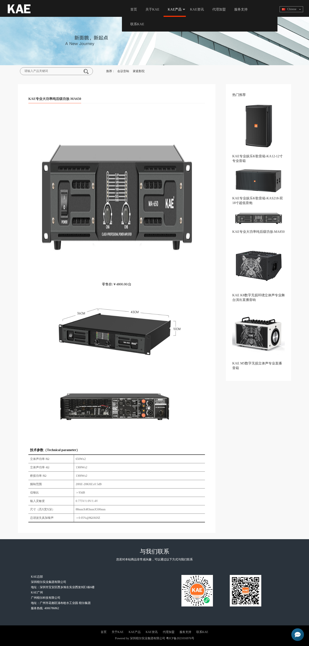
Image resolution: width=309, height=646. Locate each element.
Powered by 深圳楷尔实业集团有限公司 (140, 638)
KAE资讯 (197, 9)
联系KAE (137, 24)
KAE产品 (175, 9)
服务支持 (241, 9)
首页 (133, 9)
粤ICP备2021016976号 (180, 638)
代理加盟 (219, 9)
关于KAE (152, 9)
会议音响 (123, 71)
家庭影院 (139, 71)
